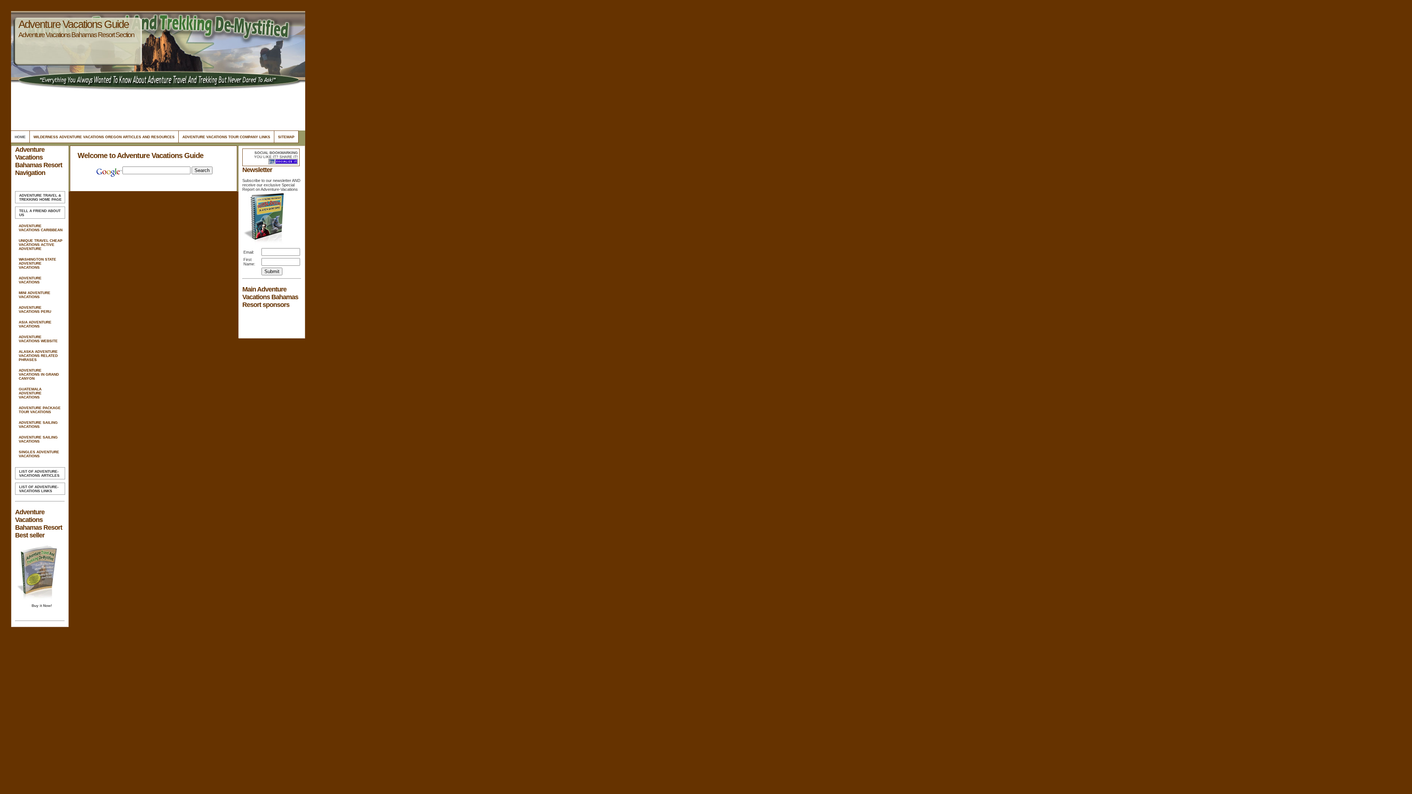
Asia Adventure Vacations (35, 324)
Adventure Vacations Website (38, 339)
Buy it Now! (42, 606)
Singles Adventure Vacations (39, 454)
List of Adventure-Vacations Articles (39, 473)
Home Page (40, 197)
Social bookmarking (276, 153)
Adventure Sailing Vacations (38, 425)
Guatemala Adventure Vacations (30, 393)
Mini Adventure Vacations (34, 295)
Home (20, 137)
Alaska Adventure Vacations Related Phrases (38, 356)
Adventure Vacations (30, 280)
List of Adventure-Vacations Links (38, 489)
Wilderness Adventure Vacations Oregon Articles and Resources (104, 137)
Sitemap (286, 137)
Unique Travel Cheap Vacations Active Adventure (41, 245)
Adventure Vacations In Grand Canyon (39, 374)
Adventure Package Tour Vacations (40, 410)
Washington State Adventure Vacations (37, 263)
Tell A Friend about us (40, 213)
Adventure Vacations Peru (35, 309)
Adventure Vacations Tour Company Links (226, 137)
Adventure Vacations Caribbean (41, 228)
